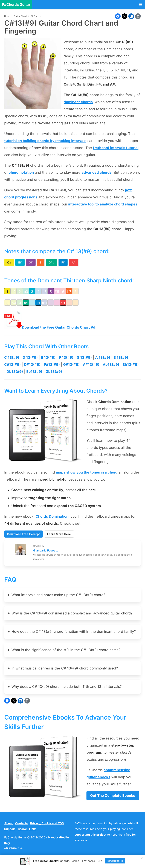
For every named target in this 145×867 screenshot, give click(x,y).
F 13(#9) (66, 357)
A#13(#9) (91, 364)
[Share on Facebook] (118, 16)
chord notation (21, 172)
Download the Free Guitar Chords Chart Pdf (59, 327)
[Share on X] (124, 16)
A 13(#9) (102, 357)
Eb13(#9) (34, 371)
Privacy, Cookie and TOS (47, 823)
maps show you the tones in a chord (87, 472)
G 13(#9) (84, 357)
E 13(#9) (48, 357)
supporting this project (90, 834)
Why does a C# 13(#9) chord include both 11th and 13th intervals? (66, 686)
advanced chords (97, 172)
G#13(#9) (71, 364)
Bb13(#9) (131, 364)
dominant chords (78, 102)
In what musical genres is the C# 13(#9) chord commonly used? (64, 668)
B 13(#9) (121, 357)
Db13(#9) (15, 371)
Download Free (115, 860)
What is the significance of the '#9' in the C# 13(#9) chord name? (65, 650)
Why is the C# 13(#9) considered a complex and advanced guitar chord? (71, 613)
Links (32, 829)
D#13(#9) (32, 364)
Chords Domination (52, 516)
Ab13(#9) (111, 364)
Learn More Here (59, 534)
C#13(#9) (12, 364)
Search (23, 829)
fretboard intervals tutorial (115, 148)
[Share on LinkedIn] (131, 16)
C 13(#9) (11, 357)
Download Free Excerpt (23, 534)
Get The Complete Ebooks (112, 795)
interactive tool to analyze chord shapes (102, 204)
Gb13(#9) (54, 371)
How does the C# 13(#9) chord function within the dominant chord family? (73, 631)
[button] (140, 4)
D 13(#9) (30, 357)
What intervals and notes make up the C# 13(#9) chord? (58, 595)
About (8, 823)
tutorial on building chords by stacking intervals (45, 141)
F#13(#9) (52, 364)
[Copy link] (138, 16)
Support (9, 829)
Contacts (21, 823)
